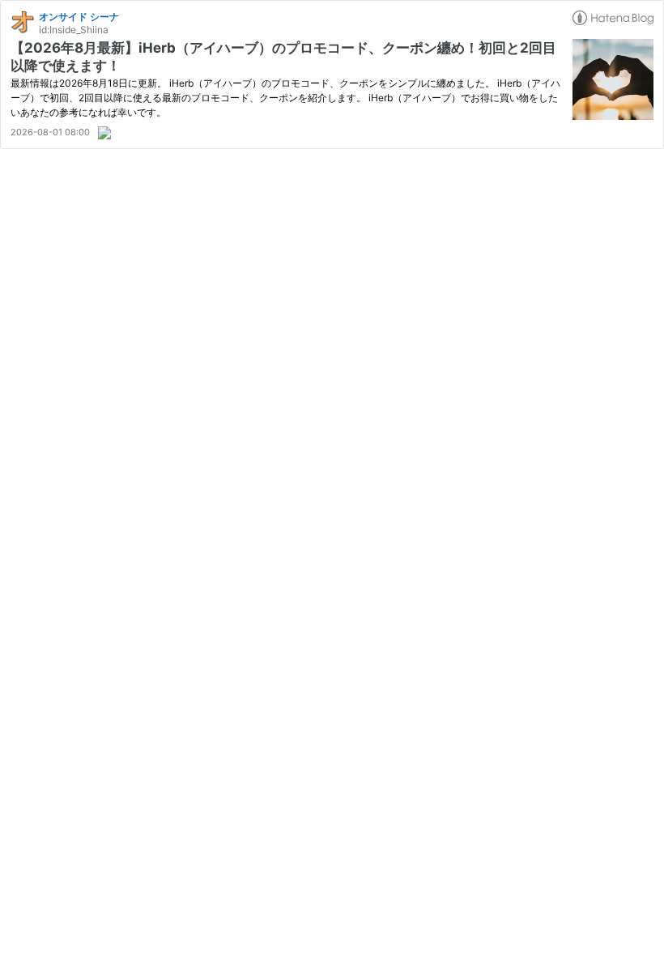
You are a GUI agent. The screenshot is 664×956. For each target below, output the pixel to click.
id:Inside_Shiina (74, 29)
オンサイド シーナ (79, 17)
